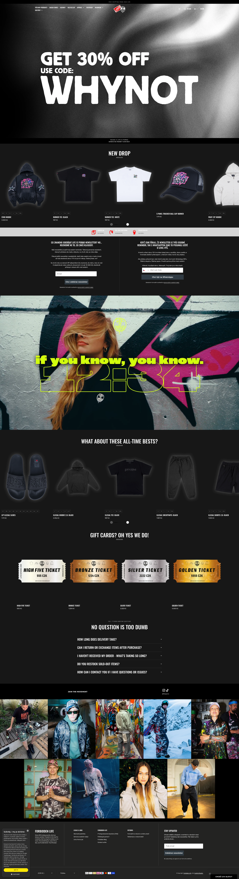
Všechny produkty (41, 7)
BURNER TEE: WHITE (112, 217)
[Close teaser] (210, 874)
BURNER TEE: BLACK (60, 217)
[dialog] (16, 852)
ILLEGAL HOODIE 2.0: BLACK (63, 515)
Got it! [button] (16, 870)
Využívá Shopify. (198, 873)
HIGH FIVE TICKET (23, 605)
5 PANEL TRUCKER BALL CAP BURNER (170, 214)
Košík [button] (202, 9)
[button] (179, 9)
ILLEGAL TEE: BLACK (112, 515)
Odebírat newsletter (174, 853)
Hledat (189, 9)
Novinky (62, 7)
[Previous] (111, 224)
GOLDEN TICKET (177, 605)
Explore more (119, 157)
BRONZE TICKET (74, 605)
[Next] (127, 224)
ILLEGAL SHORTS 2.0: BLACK (218, 515)
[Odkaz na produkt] (27, 190)
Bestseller (71, 7)
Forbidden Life (187, 873)
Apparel (79, 7)
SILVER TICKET (125, 605)
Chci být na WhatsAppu (162, 277)
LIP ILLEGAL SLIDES (8, 515)
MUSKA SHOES (53, 7)
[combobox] (145, 270)
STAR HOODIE (6, 217)
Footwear (89, 7)
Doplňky (38, 10)
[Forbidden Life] (119, 9)
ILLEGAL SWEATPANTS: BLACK (167, 515)
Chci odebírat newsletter (77, 282)
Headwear (98, 7)
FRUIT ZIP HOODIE (215, 217)
